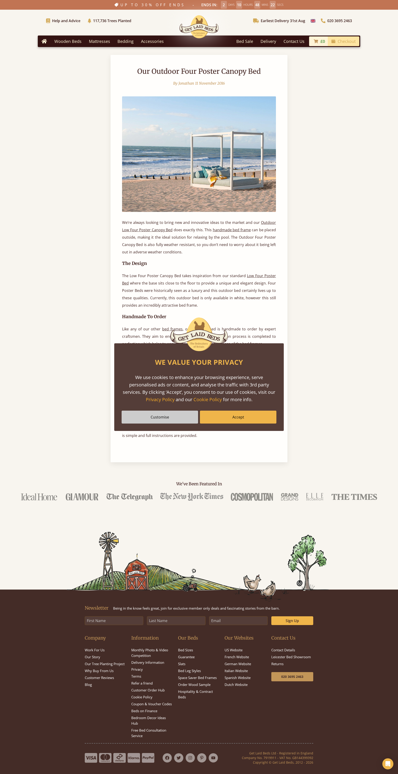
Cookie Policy (207, 399)
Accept (238, 417)
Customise (160, 417)
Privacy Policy (160, 399)
